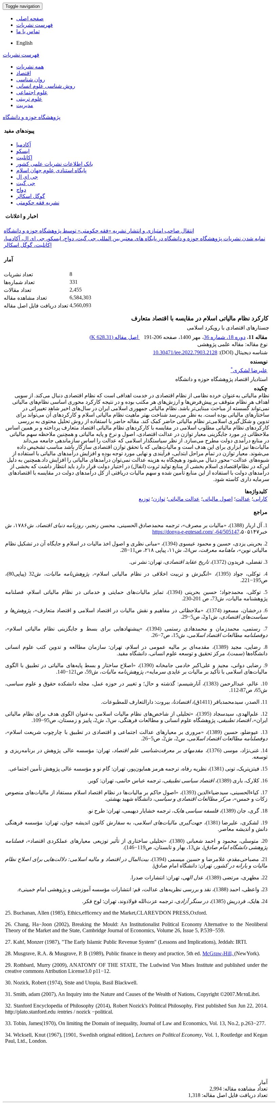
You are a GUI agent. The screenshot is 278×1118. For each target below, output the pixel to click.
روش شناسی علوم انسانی (45, 86)
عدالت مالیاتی (184, 499)
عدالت (243, 499)
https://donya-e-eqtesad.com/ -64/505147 (195, 532)
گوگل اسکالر (30, 196)
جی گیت (25, 183)
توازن (159, 499)
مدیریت (24, 105)
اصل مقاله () (115, 337)
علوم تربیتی (29, 99)
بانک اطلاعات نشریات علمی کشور (54, 164)
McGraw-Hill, (218, 953)
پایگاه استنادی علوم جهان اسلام (51, 170)
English (24, 43)
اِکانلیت (24, 157)
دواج (21, 190)
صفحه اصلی (30, 18)
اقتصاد (23, 73)
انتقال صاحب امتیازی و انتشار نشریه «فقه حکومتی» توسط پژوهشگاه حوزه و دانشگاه (99, 231)
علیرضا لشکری (249, 370)
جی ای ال (27, 177)
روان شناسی (30, 79)
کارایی (260, 499)
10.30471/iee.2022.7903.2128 (185, 352)
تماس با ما (28, 31)
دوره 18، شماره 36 (224, 337)
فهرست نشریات (34, 25)
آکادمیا (23, 144)
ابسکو (22, 151)
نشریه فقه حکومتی (37, 202)
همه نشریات (30, 66)
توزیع (144, 499)
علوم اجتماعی (32, 92)
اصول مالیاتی (218, 499)
